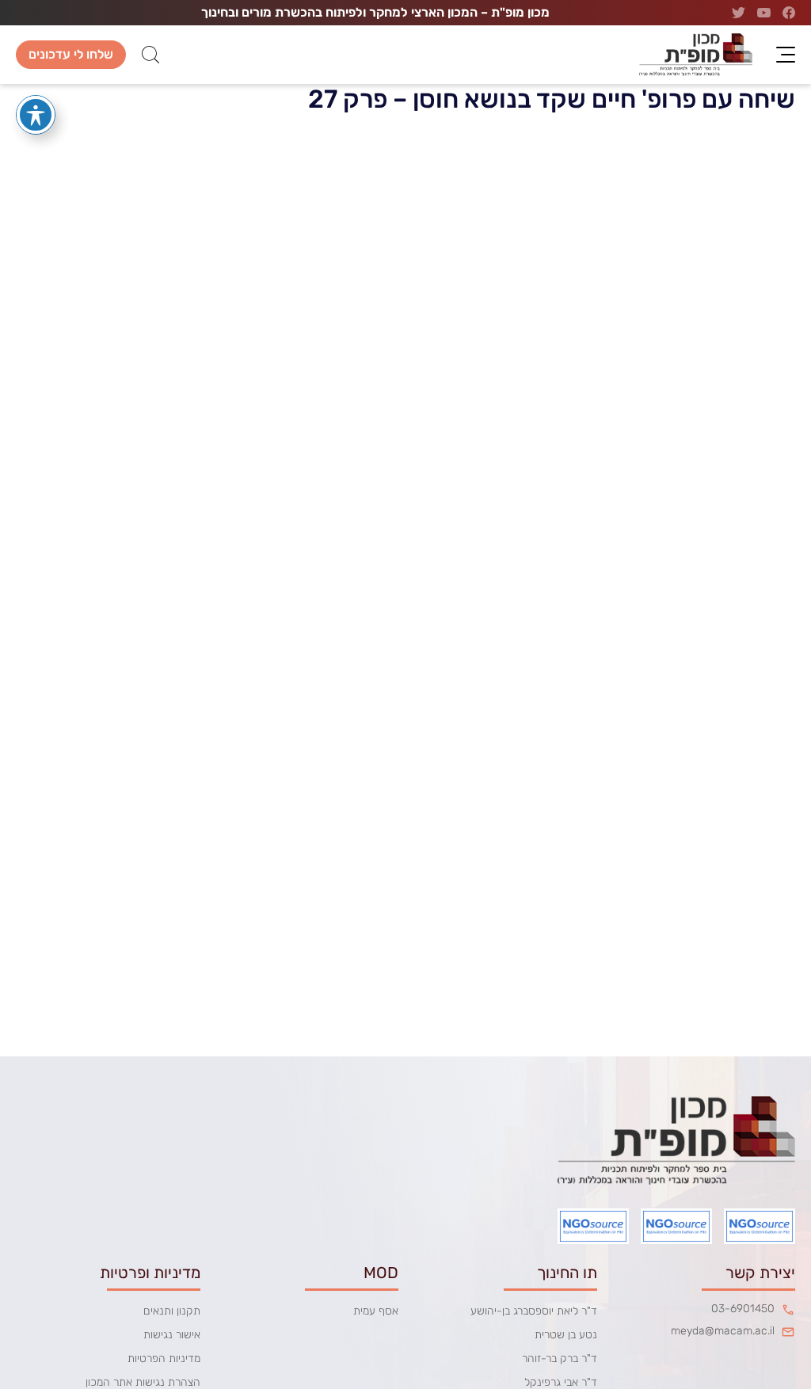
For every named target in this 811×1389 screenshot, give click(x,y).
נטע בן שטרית (566, 1334)
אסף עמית (375, 1311)
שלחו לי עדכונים (71, 54)
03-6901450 (743, 1309)
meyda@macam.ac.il (723, 1331)
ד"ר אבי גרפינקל (560, 1382)
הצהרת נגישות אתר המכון (143, 1382)
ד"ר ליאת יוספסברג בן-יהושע (533, 1311)
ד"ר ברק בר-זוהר (559, 1358)
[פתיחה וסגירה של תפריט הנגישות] (36, 115)
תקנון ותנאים (171, 1311)
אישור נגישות (171, 1334)
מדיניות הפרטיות (164, 1358)
